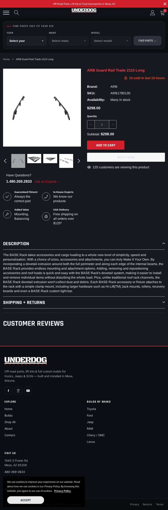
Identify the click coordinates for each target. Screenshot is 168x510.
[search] (16, 13)
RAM (90, 428)
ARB (113, 86)
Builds (8, 415)
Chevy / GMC (96, 435)
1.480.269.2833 (19, 181)
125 (95, 167)
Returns (147, 504)
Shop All (10, 422)
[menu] (6, 13)
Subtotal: (93, 134)
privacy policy (62, 491)
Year (10, 32)
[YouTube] (28, 391)
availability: (96, 99)
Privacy (134, 504)
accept (25, 500)
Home (6, 59)
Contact (10, 435)
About (8, 428)
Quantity (92, 116)
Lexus (91, 441)
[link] (18, 161)
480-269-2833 (15, 472)
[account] (152, 12)
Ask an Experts (46, 181)
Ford (90, 415)
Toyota (91, 409)
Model (95, 32)
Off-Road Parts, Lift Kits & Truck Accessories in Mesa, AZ (84, 3)
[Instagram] (18, 391)
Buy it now (126, 157)
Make (52, 32)
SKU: (91, 93)
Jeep (90, 422)
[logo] (84, 11)
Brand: (92, 86)
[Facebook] (8, 391)
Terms (159, 504)
